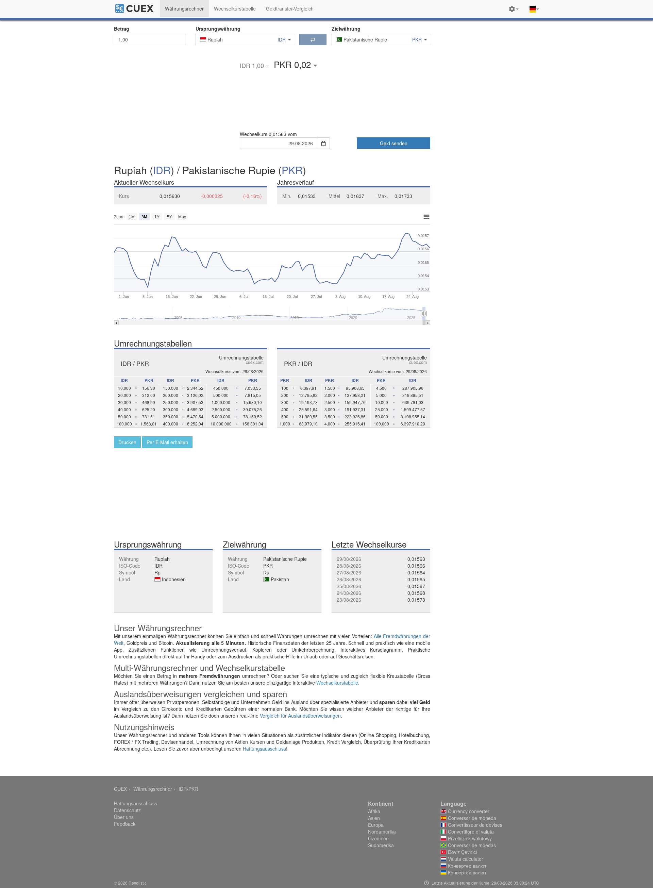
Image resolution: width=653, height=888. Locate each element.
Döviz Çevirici (462, 852)
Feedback (124, 823)
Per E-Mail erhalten (167, 442)
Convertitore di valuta (470, 831)
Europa (376, 824)
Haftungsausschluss (264, 748)
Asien (374, 818)
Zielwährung (346, 28)
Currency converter (468, 811)
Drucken (127, 442)
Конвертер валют (466, 865)
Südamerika (381, 845)
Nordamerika (382, 831)
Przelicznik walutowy (469, 838)
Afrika (374, 811)
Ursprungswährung (218, 28)
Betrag (121, 28)
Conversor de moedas (471, 845)
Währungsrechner (152, 788)
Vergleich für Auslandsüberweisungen (300, 715)
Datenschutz (127, 810)
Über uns (124, 817)
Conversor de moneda (471, 818)
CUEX (120, 788)
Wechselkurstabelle (337, 682)
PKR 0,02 (293, 64)
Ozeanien (378, 838)
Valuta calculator (465, 858)
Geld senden (393, 143)
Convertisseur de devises (474, 824)
